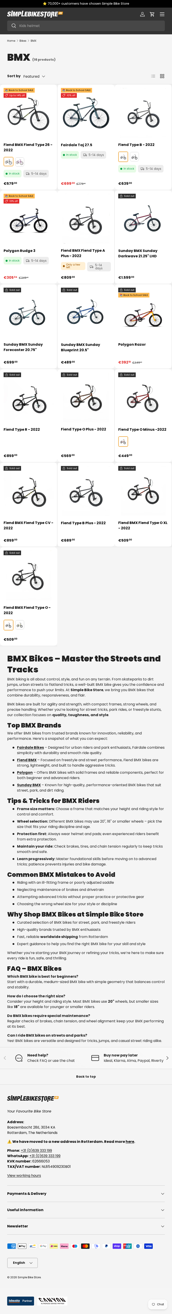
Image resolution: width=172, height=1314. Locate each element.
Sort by (14, 76)
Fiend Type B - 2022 (136, 144)
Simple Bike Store (29, 1277)
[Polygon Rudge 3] (29, 219)
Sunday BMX (29, 785)
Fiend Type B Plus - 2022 (83, 523)
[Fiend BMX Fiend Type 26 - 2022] (29, 113)
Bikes (22, 41)
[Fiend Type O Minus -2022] (143, 397)
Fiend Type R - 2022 (22, 429)
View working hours (24, 1175)
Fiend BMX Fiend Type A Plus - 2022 (83, 253)
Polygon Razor (132, 344)
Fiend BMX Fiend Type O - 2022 (27, 610)
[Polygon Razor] (143, 312)
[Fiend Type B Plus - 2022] (86, 491)
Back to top (86, 1076)
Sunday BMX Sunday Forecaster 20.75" (23, 347)
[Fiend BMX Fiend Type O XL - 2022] (143, 491)
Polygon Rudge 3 (19, 250)
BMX (33, 41)
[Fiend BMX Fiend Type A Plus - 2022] (86, 218)
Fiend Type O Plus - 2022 (83, 429)
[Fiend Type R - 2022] (29, 397)
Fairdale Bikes (30, 747)
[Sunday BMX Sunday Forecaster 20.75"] (29, 312)
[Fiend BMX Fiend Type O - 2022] (29, 576)
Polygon (25, 772)
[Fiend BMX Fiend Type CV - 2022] (29, 491)
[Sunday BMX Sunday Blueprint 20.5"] (86, 313)
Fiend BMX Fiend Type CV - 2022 (28, 525)
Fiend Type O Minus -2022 (142, 429)
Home (11, 41)
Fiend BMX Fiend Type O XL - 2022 (143, 525)
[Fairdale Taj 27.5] (86, 113)
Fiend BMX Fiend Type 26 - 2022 (28, 147)
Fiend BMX (27, 760)
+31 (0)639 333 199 (36, 1150)
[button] (152, 14)
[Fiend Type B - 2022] (143, 113)
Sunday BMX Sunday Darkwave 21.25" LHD (137, 253)
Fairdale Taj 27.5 (76, 145)
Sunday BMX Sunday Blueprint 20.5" (80, 347)
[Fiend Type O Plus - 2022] (86, 397)
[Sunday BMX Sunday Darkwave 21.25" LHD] (143, 219)
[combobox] (86, 26)
